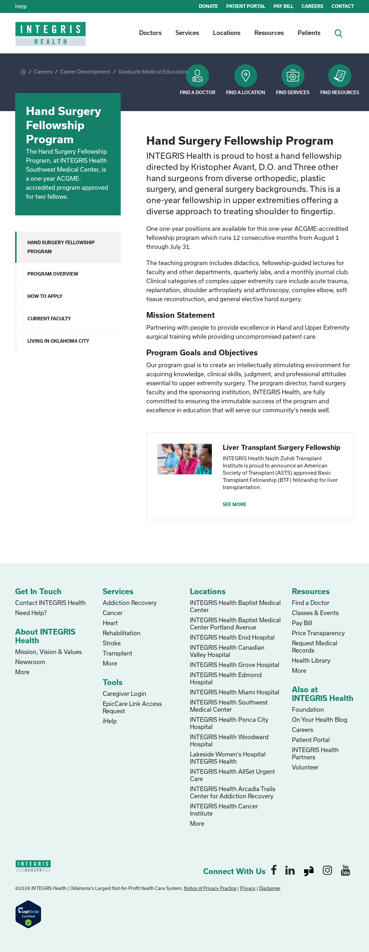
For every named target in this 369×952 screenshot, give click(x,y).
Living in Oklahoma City (58, 340)
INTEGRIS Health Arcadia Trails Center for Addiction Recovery (232, 792)
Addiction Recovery (130, 602)
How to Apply (45, 296)
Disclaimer (270, 888)
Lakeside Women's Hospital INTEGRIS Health (228, 758)
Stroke (112, 643)
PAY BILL (283, 6)
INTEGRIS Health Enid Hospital (232, 637)
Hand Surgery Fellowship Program (61, 247)
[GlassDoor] (308, 869)
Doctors (150, 32)
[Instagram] (327, 869)
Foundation (308, 709)
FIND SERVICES (293, 92)
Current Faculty (49, 318)
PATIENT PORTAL (245, 6)
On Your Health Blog (319, 719)
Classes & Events (315, 612)
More (22, 671)
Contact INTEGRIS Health (50, 602)
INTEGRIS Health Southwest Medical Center (229, 706)
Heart (110, 622)
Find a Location (245, 92)
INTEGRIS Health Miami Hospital (234, 692)
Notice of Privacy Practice (210, 888)
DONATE (208, 6)
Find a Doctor (197, 92)
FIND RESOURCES (339, 92)
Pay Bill (302, 622)
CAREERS (312, 6)
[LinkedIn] (290, 869)
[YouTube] (345, 869)
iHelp (110, 721)
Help (21, 6)
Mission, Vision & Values (48, 651)
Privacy (247, 888)
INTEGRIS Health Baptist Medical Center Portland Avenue (235, 624)
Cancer (113, 612)
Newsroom (30, 661)
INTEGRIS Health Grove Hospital (234, 664)
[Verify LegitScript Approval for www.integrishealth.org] (28, 913)
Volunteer (305, 767)
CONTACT (343, 6)
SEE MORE (234, 504)
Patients (309, 32)
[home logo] (51, 38)
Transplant (117, 653)
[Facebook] (274, 869)
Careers (43, 72)
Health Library (311, 660)
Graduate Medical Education (153, 72)
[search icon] (341, 32)
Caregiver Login (124, 693)
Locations (226, 32)
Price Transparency (318, 632)
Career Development (85, 72)
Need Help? (30, 612)
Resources (269, 32)
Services (187, 32)
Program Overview (52, 273)
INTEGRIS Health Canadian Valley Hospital (227, 651)
